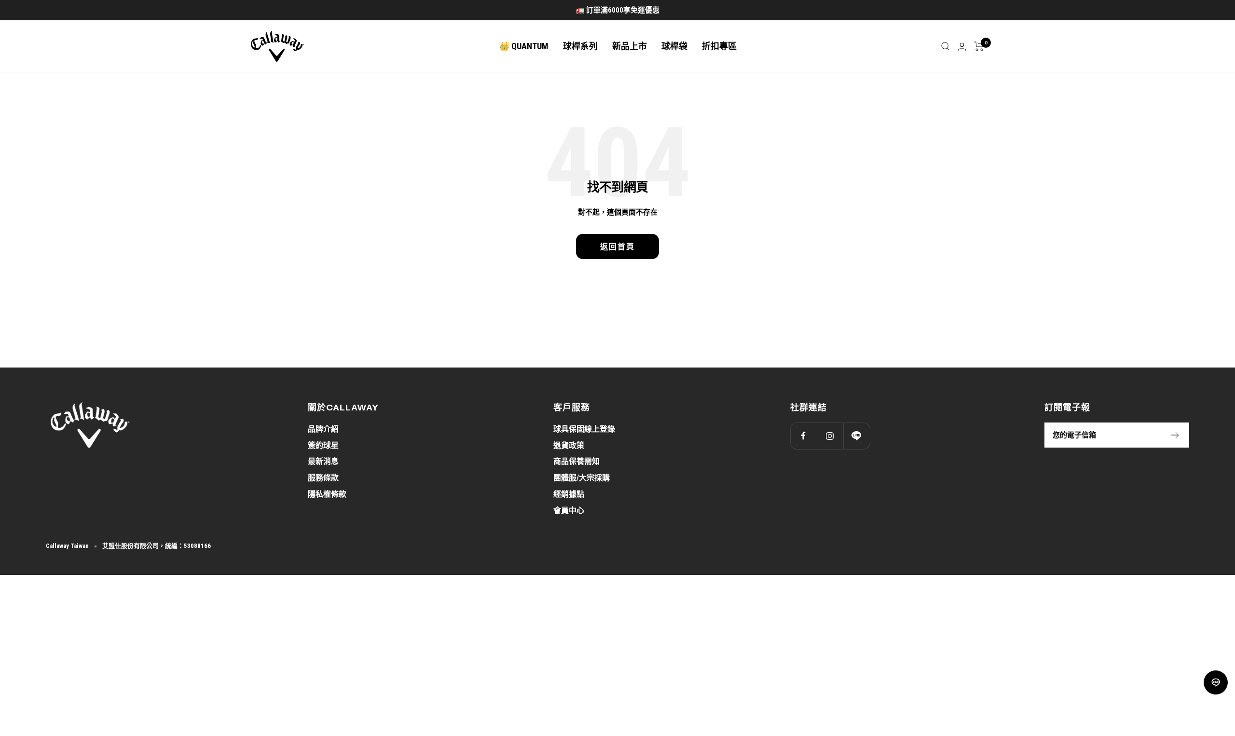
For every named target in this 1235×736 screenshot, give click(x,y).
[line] (1216, 682)
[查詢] (945, 46)
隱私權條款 (327, 494)
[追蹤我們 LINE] (856, 436)
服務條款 (323, 477)
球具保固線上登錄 (584, 429)
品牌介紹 (323, 429)
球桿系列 (580, 46)
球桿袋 (674, 46)
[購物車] (979, 46)
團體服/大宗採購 (581, 477)
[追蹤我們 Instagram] (830, 436)
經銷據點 (568, 494)
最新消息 (323, 461)
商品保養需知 (576, 461)
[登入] (962, 46)
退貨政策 (568, 445)
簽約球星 (323, 445)
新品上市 (629, 46)
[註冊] (1175, 435)
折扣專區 (719, 46)
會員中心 (568, 510)
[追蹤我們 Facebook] (803, 436)
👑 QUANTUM (524, 46)
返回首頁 (617, 246)
